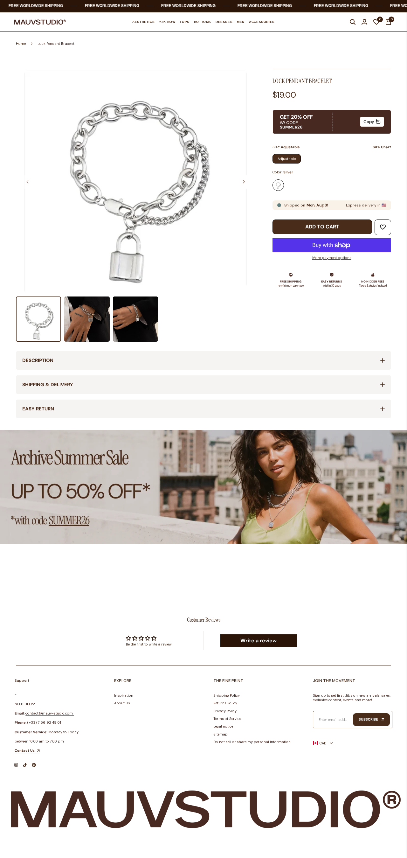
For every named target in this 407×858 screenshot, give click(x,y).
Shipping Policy (226, 695)
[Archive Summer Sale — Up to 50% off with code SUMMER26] (203, 487)
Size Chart (382, 147)
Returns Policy (225, 703)
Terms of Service (227, 718)
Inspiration (123, 695)
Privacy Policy (225, 711)
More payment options (331, 257)
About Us (122, 703)
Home (21, 43)
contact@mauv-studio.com (49, 713)
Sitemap (220, 734)
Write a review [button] (258, 640)
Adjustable (287, 159)
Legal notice (223, 726)
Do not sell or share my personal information (252, 742)
